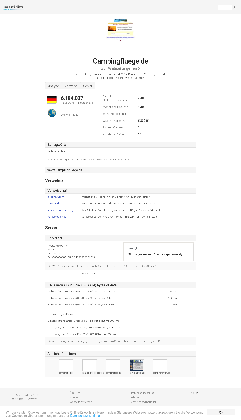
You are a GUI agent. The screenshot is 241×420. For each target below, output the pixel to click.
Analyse (53, 86)
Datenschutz (137, 397)
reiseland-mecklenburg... (61, 210)
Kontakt (74, 397)
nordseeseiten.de (56, 216)
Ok (221, 412)
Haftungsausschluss (142, 392)
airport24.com (55, 196)
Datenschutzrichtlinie (85, 415)
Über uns (75, 392)
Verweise (71, 86)
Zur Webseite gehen (119, 68)
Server (87, 86)
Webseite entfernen (81, 401)
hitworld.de (53, 203)
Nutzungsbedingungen (143, 401)
